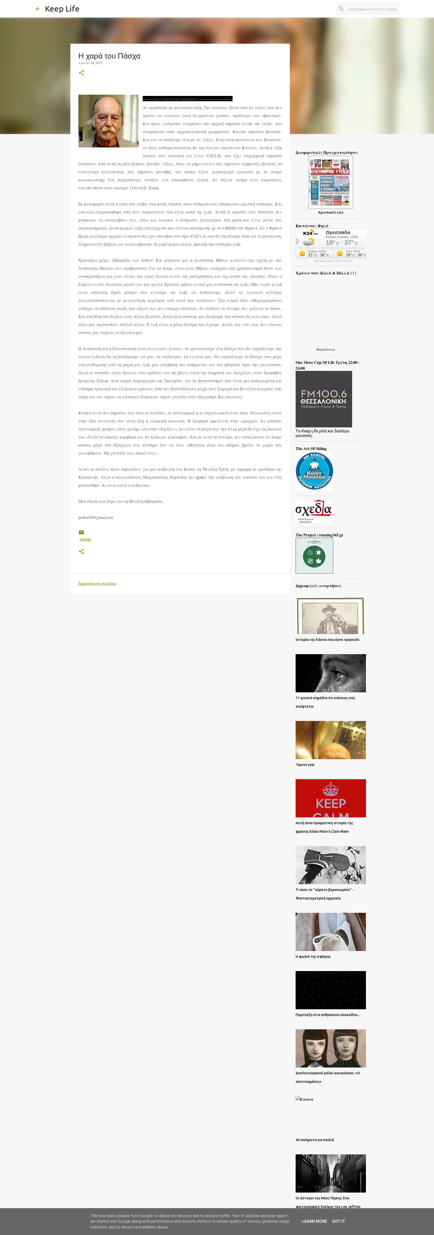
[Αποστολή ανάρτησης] (81, 534)
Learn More (314, 1221)
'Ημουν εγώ (305, 765)
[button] (81, 73)
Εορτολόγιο (326, 349)
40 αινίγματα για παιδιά (315, 1140)
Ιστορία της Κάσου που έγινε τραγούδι (327, 640)
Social (85, 539)
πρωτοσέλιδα (331, 212)
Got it (338, 1221)
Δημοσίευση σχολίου (97, 584)
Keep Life (62, 8)
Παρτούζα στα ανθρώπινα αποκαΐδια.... (328, 1015)
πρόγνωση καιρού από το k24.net (333, 261)
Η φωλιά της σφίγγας (313, 957)
